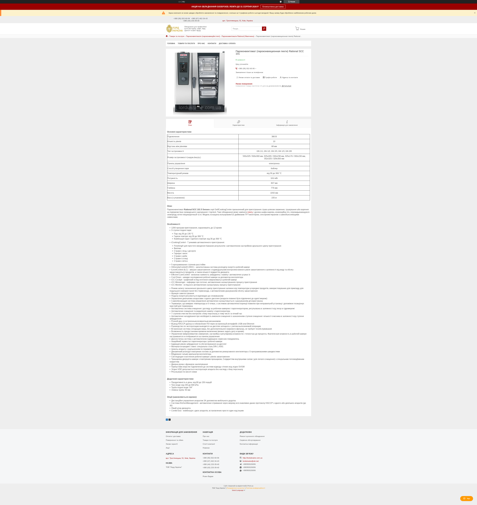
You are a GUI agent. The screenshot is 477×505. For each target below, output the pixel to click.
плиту (249, 212)
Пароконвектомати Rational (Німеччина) (238, 36)
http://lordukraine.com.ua (252, 458)
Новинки (206, 448)
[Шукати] (264, 29)
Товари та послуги (176, 36)
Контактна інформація (249, 444)
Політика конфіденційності (255, 488)
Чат (468, 499)
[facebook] (167, 420)
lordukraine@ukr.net (251, 461)
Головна (171, 43)
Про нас (201, 43)
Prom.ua (250, 486)
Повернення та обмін (174, 440)
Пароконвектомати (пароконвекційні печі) (203, 36)
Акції (168, 448)
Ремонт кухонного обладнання (252, 436)
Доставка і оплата (227, 43)
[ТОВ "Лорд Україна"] (174, 29)
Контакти (212, 43)
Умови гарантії (172, 444)
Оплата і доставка (173, 436)
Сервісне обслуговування (250, 440)
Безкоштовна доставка (273, 7)
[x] (170, 420)
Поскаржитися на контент (236, 488)
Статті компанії (209, 444)
